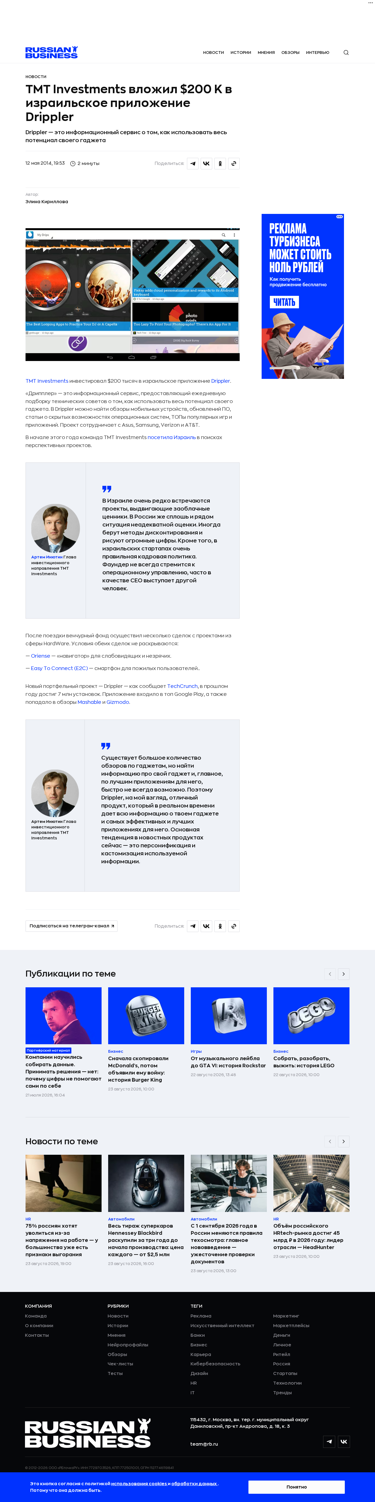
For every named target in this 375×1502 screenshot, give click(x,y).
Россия (281, 1364)
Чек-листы (120, 1364)
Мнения (266, 52)
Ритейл (281, 1354)
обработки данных (194, 1484)
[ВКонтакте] (344, 1442)
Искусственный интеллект (222, 1326)
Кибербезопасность (215, 1364)
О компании (39, 1326)
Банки (198, 1335)
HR (194, 1383)
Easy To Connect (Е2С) (59, 668)
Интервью (317, 52)
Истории (241, 52)
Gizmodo (118, 702)
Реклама (201, 1316)
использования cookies (139, 1484)
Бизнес (199, 1345)
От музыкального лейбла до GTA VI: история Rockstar (228, 1062)
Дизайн (199, 1373)
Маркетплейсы (291, 1326)
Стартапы (285, 1373)
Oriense (40, 656)
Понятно (297, 1487)
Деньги (281, 1335)
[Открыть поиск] (346, 52)
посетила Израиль (172, 437)
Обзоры (290, 52)
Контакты (37, 1335)
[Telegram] (329, 1442)
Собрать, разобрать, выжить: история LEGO (303, 1062)
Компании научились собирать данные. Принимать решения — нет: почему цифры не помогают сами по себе (64, 1071)
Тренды (282, 1393)
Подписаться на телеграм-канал (69, 926)
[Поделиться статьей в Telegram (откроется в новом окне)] (192, 163)
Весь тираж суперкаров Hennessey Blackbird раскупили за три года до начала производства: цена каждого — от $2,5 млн (146, 1240)
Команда (36, 1316)
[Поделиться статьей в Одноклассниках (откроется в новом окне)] (220, 163)
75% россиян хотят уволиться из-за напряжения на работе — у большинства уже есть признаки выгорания (62, 1240)
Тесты (115, 1373)
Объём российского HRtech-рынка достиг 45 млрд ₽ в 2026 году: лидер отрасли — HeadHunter (308, 1236)
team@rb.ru (204, 1444)
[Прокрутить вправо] (343, 974)
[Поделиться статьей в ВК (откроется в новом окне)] (206, 163)
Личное (282, 1345)
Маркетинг (286, 1316)
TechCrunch (182, 686)
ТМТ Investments (47, 381)
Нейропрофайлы (128, 1345)
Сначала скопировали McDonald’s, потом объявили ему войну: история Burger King (138, 1069)
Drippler (220, 381)
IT (193, 1393)
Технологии (287, 1383)
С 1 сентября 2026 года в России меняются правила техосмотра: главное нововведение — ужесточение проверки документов (226, 1243)
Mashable (89, 702)
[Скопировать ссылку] (234, 163)
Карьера (201, 1354)
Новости (213, 52)
